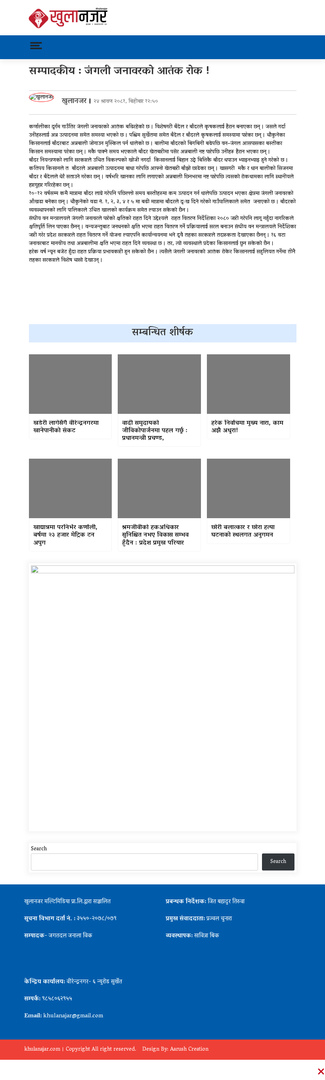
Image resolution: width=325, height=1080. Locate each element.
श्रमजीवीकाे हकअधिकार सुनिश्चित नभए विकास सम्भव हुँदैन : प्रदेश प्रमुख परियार (155, 535)
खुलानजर (74, 101)
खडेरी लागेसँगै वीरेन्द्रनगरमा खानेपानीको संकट (66, 427)
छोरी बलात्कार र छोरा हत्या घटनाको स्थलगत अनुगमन (243, 531)
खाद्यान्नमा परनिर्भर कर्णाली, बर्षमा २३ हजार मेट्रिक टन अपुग (65, 535)
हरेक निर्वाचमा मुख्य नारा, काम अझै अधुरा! (247, 427)
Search (39, 849)
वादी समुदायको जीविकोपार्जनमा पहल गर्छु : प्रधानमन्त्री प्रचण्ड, (154, 431)
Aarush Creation (189, 1049)
